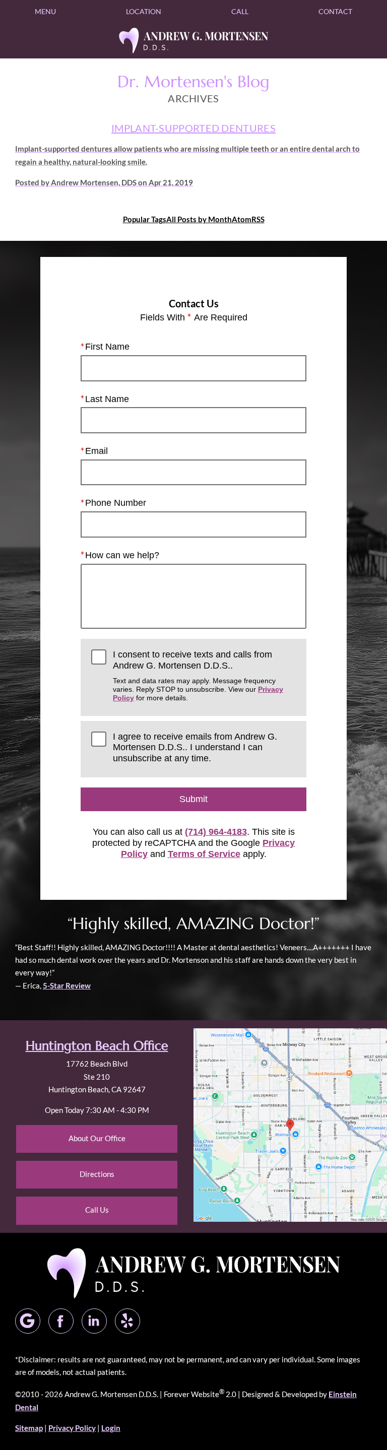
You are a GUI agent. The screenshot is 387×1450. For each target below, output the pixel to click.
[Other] (127, 1321)
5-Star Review (67, 985)
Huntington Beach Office (97, 1045)
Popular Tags (144, 219)
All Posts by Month (199, 219)
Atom (241, 219)
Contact (335, 11)
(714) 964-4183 (216, 832)
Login (110, 1427)
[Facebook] (61, 1321)
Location (143, 11)
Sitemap (29, 1427)
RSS (258, 219)
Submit (193, 799)
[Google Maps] (27, 1321)
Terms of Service (204, 854)
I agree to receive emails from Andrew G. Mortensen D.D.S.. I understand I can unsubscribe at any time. (195, 747)
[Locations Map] (290, 1124)
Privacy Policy (72, 1427)
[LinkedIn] (94, 1321)
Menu (45, 11)
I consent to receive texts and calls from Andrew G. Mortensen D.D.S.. (198, 675)
